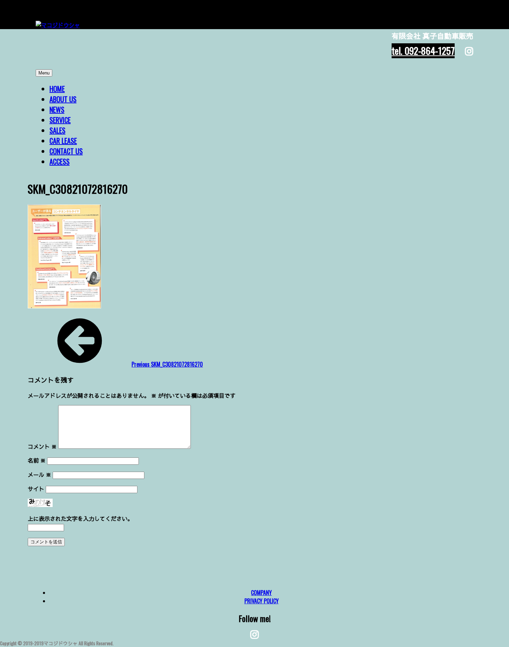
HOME (57, 89)
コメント (42, 446)
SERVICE (60, 120)
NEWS (57, 109)
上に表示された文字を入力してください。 (80, 518)
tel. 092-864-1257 (423, 51)
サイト (36, 488)
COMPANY (261, 592)
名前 (37, 460)
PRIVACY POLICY (261, 601)
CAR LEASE (63, 140)
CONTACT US (66, 151)
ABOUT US (63, 99)
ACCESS (60, 161)
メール (39, 474)
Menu (44, 73)
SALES (57, 130)
